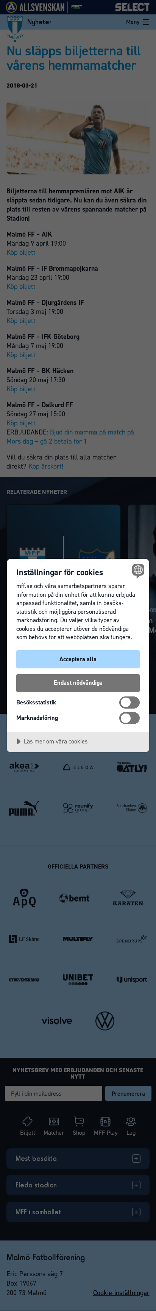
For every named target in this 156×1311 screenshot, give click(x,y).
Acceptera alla (78, 659)
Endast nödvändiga (78, 683)
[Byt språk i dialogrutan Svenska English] (137, 571)
